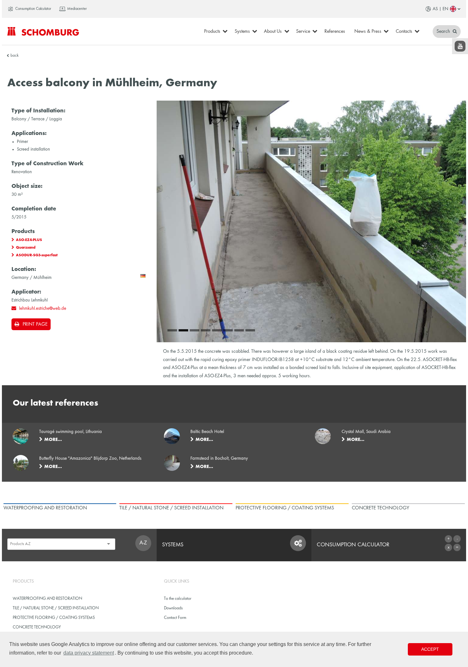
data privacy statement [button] (88, 653)
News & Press (367, 31)
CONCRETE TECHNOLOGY (37, 627)
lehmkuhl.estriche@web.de (42, 308)
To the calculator (177, 599)
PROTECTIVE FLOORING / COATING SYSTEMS (54, 618)
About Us (273, 31)
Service (303, 31)
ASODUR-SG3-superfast (37, 255)
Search (443, 31)
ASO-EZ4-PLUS (29, 240)
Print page (35, 324)
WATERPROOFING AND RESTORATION (47, 599)
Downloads (173, 608)
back (14, 56)
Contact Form (175, 618)
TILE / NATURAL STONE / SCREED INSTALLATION (56, 608)
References (334, 31)
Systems (242, 31)
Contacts (404, 31)
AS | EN (440, 9)
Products (212, 31)
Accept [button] (430, 649)
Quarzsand (25, 248)
